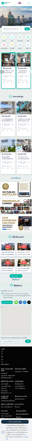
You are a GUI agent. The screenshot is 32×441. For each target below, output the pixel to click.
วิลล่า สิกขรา (4, 388)
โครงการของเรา (5, 364)
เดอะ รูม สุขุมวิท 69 (20, 386)
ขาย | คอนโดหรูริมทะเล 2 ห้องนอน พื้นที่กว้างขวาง (7, 119)
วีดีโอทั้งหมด (15, 279)
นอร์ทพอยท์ (4, 373)
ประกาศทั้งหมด (15, 178)
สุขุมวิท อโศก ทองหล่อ (7, 381)
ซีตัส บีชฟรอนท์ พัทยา (6, 378)
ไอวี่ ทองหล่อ (4, 390)
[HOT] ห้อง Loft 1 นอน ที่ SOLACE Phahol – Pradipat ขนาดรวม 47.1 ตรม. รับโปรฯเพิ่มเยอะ (8, 71)
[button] (29, 17)
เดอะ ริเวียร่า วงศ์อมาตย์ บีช (8, 375)
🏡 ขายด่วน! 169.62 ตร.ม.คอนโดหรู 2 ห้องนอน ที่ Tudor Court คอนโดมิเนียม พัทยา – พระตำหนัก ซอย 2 (24, 158)
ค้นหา (27, 29)
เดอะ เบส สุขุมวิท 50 (20, 388)
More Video (15, 276)
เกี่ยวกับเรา (19, 417)
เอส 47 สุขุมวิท (4, 384)
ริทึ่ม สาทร (17, 407)
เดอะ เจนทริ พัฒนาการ (7, 407)
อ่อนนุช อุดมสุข (19, 381)
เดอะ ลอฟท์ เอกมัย (6, 386)
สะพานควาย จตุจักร (20, 369)
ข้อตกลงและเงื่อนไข (21, 411)
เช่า (2, 354)
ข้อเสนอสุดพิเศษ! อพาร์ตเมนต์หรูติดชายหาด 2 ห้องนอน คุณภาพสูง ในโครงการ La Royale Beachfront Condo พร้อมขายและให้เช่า (8, 158)
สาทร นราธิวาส (19, 404)
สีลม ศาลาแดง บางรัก (21, 396)
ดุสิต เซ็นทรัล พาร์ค (20, 399)
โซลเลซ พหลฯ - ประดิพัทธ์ (21, 371)
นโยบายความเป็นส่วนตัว (22, 414)
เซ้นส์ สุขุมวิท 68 (19, 384)
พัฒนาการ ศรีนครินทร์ (7, 404)
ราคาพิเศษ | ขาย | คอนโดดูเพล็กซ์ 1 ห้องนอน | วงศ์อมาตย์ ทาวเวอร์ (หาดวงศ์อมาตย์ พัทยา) (24, 120)
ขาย (2, 351)
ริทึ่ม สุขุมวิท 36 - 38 (6, 393)
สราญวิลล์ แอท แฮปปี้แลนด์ (8, 400)
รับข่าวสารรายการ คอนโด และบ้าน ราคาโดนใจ (14, 338)
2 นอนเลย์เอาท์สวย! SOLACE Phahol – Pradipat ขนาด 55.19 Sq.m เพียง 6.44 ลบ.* (23, 71)
